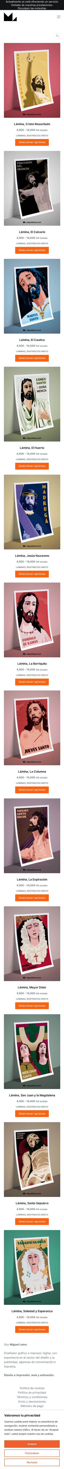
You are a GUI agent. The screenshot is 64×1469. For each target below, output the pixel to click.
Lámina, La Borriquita (32, 663)
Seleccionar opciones (32, 142)
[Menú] (58, 16)
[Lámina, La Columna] (32, 727)
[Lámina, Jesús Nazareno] (32, 512)
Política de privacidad (32, 1392)
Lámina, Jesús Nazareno (32, 555)
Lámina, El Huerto (32, 448)
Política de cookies (32, 1388)
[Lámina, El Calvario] (32, 188)
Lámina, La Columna (32, 771)
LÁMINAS (21, 135)
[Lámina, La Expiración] (32, 835)
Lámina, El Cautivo (32, 340)
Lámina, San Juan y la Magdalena (32, 1095)
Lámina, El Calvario (32, 232)
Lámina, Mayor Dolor (32, 987)
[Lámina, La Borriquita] (32, 620)
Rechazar (32, 1462)
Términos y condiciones (32, 1397)
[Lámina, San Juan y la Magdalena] (32, 1051)
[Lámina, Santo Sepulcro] (32, 1159)
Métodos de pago (32, 1406)
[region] (32, 1439)
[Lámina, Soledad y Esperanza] (32, 1267)
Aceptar (32, 1443)
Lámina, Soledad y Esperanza (32, 1311)
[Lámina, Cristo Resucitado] (32, 80)
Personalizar (32, 1453)
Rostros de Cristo (37, 135)
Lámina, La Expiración (32, 879)
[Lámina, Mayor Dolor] (32, 943)
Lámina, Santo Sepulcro (32, 1203)
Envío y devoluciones (32, 1401)
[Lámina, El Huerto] (32, 404)
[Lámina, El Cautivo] (32, 296)
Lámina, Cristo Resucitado (32, 124)
